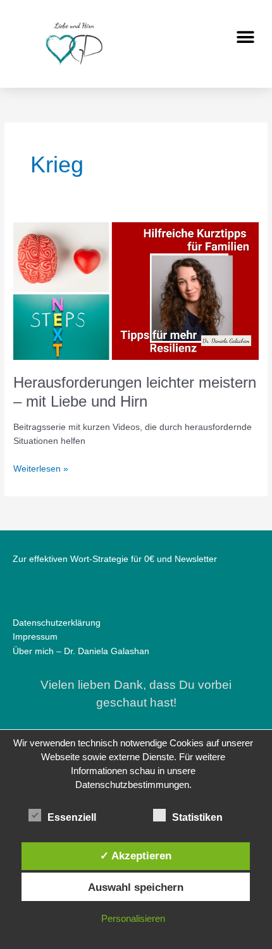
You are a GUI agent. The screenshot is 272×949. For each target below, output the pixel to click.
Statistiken (197, 817)
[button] (245, 37)
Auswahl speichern (135, 887)
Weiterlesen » (40, 468)
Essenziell (71, 817)
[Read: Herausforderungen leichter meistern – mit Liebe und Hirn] (136, 290)
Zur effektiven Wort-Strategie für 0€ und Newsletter (115, 559)
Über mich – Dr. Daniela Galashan (81, 651)
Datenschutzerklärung (57, 623)
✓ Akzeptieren (135, 855)
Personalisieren (133, 918)
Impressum (35, 637)
